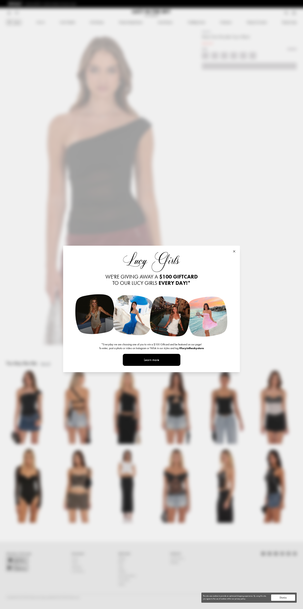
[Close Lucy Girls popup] (234, 251)
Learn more (151, 359)
